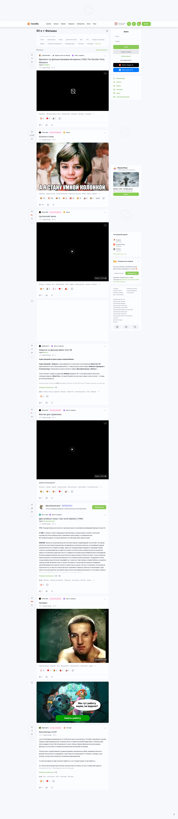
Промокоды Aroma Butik (120, 307)
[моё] (40, 391)
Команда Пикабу (118, 292)
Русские (94, 284)
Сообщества (80, 24)
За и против (75, 580)
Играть (126, 194)
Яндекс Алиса (50, 193)
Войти (146, 24)
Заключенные (79, 284)
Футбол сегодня (117, 320)
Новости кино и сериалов (51, 391)
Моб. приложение (118, 294)
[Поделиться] (52, 125)
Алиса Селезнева (61, 193)
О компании (130, 292)
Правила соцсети (132, 288)
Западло (43, 603)
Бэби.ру (115, 322)
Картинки (42, 193)
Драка (91, 666)
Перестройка (60, 284)
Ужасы (89, 580)
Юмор (84, 193)
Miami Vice (70, 391)
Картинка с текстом (75, 193)
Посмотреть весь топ (119, 254)
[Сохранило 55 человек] (48, 204)
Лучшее (56, 24)
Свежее (63, 24)
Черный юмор (61, 487)
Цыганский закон (47, 216)
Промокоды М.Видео (119, 303)
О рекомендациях (132, 290)
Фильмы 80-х (66, 114)
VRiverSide (45, 132)
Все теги (98, 44)
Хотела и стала (46, 136)
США (88, 391)
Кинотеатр (63, 776)
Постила (115, 318)
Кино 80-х (74, 114)
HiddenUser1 (45, 346)
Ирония (94, 193)
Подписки (71, 24)
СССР (67, 284)
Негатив (82, 580)
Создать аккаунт (126, 52)
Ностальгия (50, 776)
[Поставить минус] (32, 62)
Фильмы (81, 114)
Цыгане (87, 284)
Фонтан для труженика (50, 414)
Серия (44, 65)
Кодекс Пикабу (117, 290)
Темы (94, 24)
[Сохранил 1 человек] (46, 295)
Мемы (89, 193)
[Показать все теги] (93, 114)
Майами (93, 391)
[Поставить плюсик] (32, 54)
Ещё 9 (98, 198)
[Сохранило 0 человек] (46, 125)
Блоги (88, 24)
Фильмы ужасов (51, 114)
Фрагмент (42, 114)
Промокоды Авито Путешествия (122, 316)
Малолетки (84, 666)
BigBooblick (45, 728)
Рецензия (67, 580)
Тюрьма (48, 284)
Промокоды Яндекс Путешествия (123, 309)
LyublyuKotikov (46, 55)
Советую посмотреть (56, 580)
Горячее (48, 24)
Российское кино (92, 487)
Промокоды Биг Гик (119, 299)
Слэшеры (88, 114)
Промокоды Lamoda (119, 301)
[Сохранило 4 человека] (46, 676)
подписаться (132, 273)
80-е (59, 114)
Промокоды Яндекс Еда (120, 311)
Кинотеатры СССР (48, 732)
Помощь (115, 288)
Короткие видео (44, 666)
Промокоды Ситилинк (119, 313)
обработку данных (126, 279)
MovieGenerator (53, 506)
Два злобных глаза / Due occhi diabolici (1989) (61, 518)
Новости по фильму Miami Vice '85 (55, 350)
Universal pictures (80, 391)
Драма (72, 284)
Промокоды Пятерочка (120, 305)
